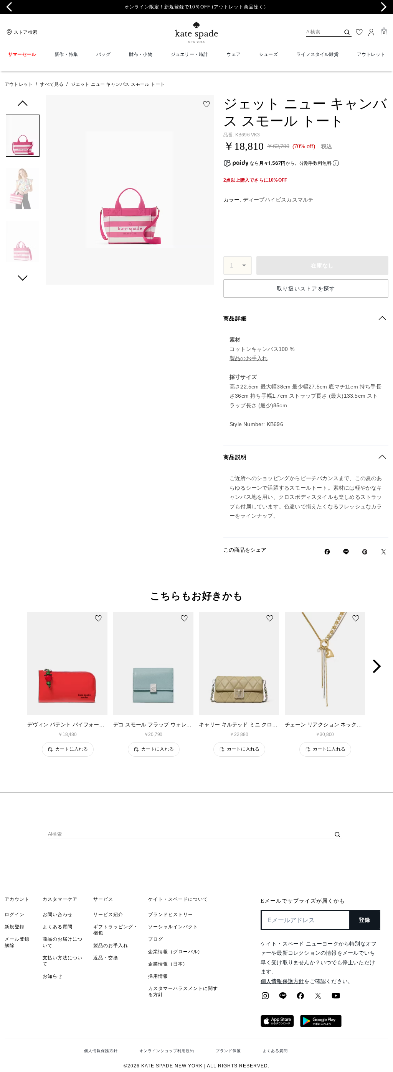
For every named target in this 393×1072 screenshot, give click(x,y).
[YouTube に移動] (335, 998)
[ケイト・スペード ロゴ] (196, 32)
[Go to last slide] (9, 7)
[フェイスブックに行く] (300, 998)
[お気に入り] (359, 32)
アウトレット (19, 84)
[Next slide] (384, 7)
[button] (23, 137)
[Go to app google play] (321, 1025)
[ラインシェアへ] (282, 998)
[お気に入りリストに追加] (206, 104)
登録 (365, 920)
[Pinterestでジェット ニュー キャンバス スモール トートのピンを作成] (365, 552)
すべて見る (51, 84)
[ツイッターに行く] (318, 998)
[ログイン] (371, 32)
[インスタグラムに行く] (265, 998)
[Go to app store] (277, 1025)
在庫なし (322, 265)
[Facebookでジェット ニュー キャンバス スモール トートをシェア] (327, 551)
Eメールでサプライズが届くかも (303, 901)
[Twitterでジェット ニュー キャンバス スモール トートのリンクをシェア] (383, 552)
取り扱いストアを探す (306, 288)
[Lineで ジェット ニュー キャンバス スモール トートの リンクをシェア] (346, 551)
